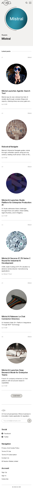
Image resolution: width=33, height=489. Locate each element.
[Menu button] (30, 3)
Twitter (6, 437)
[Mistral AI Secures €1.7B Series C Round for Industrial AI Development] (16, 241)
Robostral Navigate (10, 146)
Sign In (4, 476)
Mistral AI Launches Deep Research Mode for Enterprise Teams (15, 372)
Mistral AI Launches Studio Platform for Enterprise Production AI (16, 202)
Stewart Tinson (7, 274)
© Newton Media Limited (10, 461)
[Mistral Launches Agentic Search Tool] (16, 74)
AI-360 (5, 104)
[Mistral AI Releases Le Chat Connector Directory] (16, 299)
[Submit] (29, 421)
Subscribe (5, 479)
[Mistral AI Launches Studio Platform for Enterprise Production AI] (16, 183)
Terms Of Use (6, 451)
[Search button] (26, 3)
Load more (16, 395)
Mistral (29, 57)
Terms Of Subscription (9, 455)
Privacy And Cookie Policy (10, 448)
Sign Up (4, 472)
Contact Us (5, 458)
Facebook (7, 433)
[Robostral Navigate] (16, 129)
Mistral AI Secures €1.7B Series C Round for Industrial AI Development (16, 260)
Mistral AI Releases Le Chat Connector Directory (13, 317)
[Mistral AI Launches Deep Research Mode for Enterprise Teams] (16, 353)
